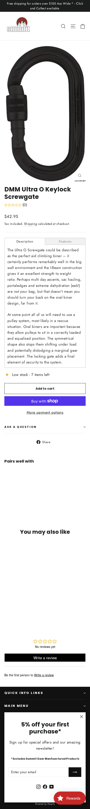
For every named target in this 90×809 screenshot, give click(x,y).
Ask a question (20, 427)
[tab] (24, 241)
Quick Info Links (23, 693)
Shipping (30, 224)
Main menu (16, 706)
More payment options (45, 412)
